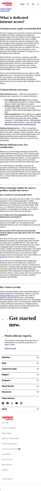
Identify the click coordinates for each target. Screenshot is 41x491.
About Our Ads (7, 459)
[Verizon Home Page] (7, 418)
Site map (5, 423)
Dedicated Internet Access (9, 295)
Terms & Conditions (9, 428)
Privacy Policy (6, 433)
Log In (22, 4)
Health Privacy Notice (9, 444)
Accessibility (6, 454)
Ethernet (5, 247)
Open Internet (7, 465)
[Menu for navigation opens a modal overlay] (38, 4)
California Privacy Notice (10, 438)
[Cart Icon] (33, 4)
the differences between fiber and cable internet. (22, 123)
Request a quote (10, 348)
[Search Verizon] (28, 4)
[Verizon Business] (7, 4)
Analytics (5, 470)
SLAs (31, 306)
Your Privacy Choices (9, 449)
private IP (3, 257)
